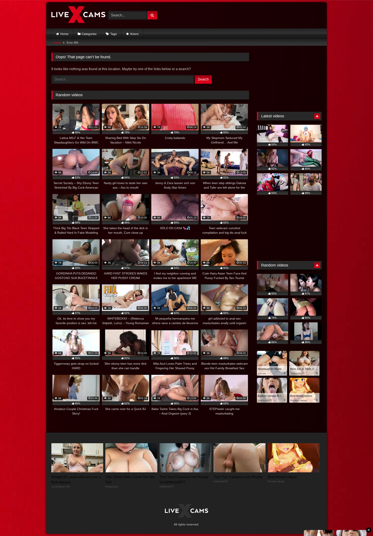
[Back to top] (359, 523)
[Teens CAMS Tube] (78, 15)
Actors (134, 34)
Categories (89, 34)
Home (64, 34)
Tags (113, 34)
